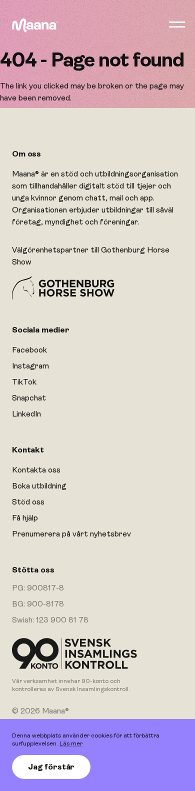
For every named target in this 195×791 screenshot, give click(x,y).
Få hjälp (25, 518)
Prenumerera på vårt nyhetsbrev (71, 534)
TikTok (24, 382)
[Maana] (35, 25)
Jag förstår (51, 767)
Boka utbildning (39, 486)
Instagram (30, 366)
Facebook (29, 350)
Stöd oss (28, 502)
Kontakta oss (36, 470)
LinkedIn (26, 414)
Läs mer (71, 743)
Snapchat (29, 398)
